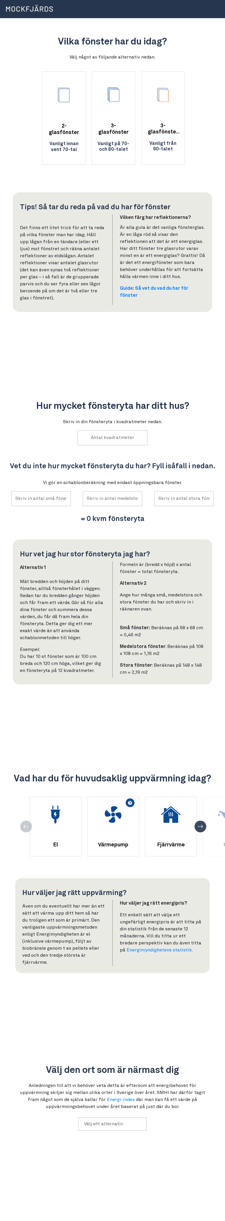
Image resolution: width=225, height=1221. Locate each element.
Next (200, 826)
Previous (26, 826)
